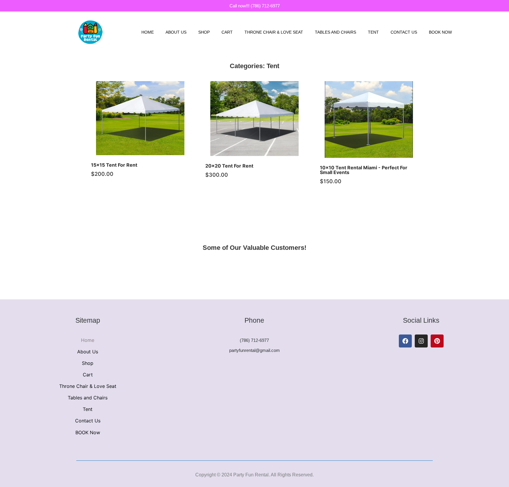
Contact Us (404, 32)
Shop (204, 32)
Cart (227, 32)
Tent (373, 32)
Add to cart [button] (147, 123)
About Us (176, 32)
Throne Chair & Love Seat (273, 32)
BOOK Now (440, 32)
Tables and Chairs (335, 32)
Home (147, 32)
